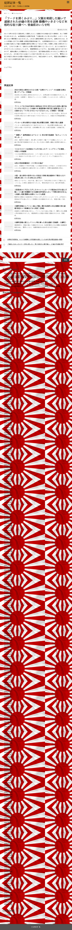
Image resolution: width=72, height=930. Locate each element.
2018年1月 (8, 549)
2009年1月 (7, 789)
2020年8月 (8, 476)
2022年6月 (7, 425)
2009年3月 (7, 785)
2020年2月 (7, 490)
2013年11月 (8, 663)
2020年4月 (7, 486)
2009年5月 (7, 780)
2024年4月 (7, 373)
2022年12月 (8, 411)
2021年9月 (7, 446)
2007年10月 (8, 815)
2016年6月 (7, 593)
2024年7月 (7, 366)
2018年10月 (8, 528)
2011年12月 (8, 710)
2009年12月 (8, 764)
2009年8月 (8, 773)
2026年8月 (8, 308)
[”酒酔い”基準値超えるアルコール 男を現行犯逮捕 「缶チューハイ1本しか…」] (9, 139)
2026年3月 (7, 320)
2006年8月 (8, 841)
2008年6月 (8, 806)
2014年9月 (7, 642)
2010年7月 (7, 750)
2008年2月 (8, 813)
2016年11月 (8, 581)
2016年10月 (8, 584)
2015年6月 (7, 621)
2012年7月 (7, 694)
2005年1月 (7, 869)
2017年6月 (7, 565)
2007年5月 (7, 824)
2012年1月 (7, 708)
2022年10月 (8, 416)
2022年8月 (8, 420)
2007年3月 (7, 829)
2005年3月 (7, 864)
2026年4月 (7, 317)
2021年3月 (7, 460)
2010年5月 (7, 754)
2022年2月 (7, 434)
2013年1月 (7, 687)
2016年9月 (7, 586)
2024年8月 (8, 364)
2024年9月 (7, 362)
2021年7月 (7, 451)
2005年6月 (7, 860)
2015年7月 (7, 619)
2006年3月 (7, 848)
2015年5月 (7, 624)
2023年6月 (7, 397)
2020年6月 (7, 481)
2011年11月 (8, 712)
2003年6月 (7, 885)
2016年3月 (7, 600)
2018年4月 (8, 542)
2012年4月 (7, 701)
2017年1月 (7, 577)
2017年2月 (7, 574)
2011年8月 (8, 719)
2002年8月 (8, 890)
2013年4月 (7, 680)
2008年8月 (8, 801)
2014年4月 (7, 654)
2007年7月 (7, 820)
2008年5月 (8, 808)
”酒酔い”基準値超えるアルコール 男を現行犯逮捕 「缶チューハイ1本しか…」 (31, 283)
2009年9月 (7, 771)
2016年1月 (7, 605)
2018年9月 (8, 530)
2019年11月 (8, 497)
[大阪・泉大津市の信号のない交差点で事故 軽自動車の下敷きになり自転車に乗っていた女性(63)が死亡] (9, 179)
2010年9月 (7, 745)
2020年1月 (7, 493)
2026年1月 (7, 324)
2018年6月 (8, 537)
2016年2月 (7, 602)
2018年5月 (8, 539)
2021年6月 (7, 453)
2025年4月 (7, 345)
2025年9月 (7, 334)
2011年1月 (7, 736)
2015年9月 (7, 614)
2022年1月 (7, 437)
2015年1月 (7, 633)
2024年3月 (7, 376)
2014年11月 (8, 638)
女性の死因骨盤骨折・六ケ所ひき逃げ (28, 163)
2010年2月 (7, 761)
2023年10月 (8, 387)
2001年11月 (8, 895)
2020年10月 (8, 472)
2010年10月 (8, 743)
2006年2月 (7, 850)
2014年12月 (8, 635)
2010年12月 (8, 738)
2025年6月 (7, 341)
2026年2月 (7, 322)
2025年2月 (7, 350)
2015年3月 (7, 628)
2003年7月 (7, 883)
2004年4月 (7, 878)
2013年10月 (8, 666)
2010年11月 (8, 740)
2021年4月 (7, 458)
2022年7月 (7, 423)
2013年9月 (7, 668)
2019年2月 (7, 518)
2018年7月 (8, 535)
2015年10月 (8, 612)
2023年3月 (7, 404)
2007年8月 (8, 817)
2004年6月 (7, 876)
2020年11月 (8, 469)
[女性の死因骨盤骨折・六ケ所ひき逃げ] (9, 167)
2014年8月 (8, 645)
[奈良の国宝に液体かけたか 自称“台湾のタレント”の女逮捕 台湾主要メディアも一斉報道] (9, 93)
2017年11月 (8, 553)
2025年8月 (8, 336)
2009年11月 (8, 766)
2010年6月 (7, 752)
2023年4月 (7, 402)
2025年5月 (7, 343)
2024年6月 (7, 369)
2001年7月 (7, 899)
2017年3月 (7, 572)
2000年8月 (8, 904)
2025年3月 (7, 348)
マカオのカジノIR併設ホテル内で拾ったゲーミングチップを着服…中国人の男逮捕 (32, 286)
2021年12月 (8, 439)
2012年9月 (7, 691)
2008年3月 (8, 810)
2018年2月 (8, 546)
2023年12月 (8, 383)
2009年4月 (7, 782)
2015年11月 (8, 609)
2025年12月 (8, 327)
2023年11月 (8, 385)
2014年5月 (7, 652)
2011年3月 (7, 731)
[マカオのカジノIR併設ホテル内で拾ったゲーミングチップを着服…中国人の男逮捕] (9, 153)
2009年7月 (7, 775)
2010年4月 (7, 757)
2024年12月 (8, 355)
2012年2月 (7, 705)
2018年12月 (8, 523)
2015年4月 (7, 626)
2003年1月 (7, 888)
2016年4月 (7, 598)
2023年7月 (7, 395)
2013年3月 (7, 682)
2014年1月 (7, 661)
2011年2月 (7, 733)
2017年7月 (7, 563)
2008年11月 (8, 794)
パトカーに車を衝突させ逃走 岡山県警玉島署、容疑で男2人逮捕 (38, 122)
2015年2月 (7, 631)
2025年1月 (7, 352)
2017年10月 (8, 556)
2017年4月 (7, 570)
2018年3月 (8, 544)
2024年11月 (8, 357)
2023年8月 (8, 392)
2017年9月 (7, 558)
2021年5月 (7, 455)
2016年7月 (7, 591)
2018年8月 (8, 532)
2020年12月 (8, 467)
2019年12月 (8, 495)
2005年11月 (8, 855)
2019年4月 (7, 514)
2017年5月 (7, 567)
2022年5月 (7, 427)
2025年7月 (7, 338)
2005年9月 (7, 857)
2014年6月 (7, 649)
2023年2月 (7, 406)
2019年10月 (8, 500)
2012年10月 (8, 689)
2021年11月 (8, 441)
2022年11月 (8, 413)
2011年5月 (7, 726)
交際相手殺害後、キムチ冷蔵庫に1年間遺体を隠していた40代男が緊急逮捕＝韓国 (34, 239)
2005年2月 (7, 867)
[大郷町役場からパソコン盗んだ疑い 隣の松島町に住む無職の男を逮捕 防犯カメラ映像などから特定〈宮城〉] (9, 210)
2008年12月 (8, 792)
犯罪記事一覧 (12, 2)
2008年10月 (8, 796)
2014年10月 (8, 640)
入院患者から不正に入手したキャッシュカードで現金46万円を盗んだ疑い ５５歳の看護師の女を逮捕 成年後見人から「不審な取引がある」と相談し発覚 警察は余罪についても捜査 (40, 192)
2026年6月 (7, 313)
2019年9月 (7, 502)
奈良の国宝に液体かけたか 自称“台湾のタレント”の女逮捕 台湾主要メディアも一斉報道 (34, 273)
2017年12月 (8, 551)
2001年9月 (7, 897)
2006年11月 (8, 839)
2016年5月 (7, 595)
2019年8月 (8, 504)
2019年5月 (7, 511)
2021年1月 (7, 465)
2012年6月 (7, 696)
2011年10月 (8, 715)
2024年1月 (7, 380)
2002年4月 (7, 892)
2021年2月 (7, 462)
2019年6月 (7, 509)
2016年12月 (8, 579)
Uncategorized (9, 915)
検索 (4, 257)
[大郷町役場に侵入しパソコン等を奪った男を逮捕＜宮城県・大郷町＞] (9, 226)
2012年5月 (7, 698)
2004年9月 (7, 874)
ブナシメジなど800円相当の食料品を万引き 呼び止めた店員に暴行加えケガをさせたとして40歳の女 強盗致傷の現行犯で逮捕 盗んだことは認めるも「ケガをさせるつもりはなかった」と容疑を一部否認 (40, 108)
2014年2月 (7, 659)
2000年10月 (8, 902)
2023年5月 (7, 399)
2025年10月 (8, 331)
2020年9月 (7, 474)
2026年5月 (7, 315)
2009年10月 (8, 768)
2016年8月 (8, 588)
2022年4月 (7, 430)
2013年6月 (7, 675)
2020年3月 (7, 488)
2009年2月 (7, 787)
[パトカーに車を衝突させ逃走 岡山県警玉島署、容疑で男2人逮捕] (9, 126)
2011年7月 (7, 722)
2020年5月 (7, 483)
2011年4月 (7, 729)
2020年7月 (7, 479)
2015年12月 (8, 607)
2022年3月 (7, 432)
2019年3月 (7, 516)
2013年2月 (7, 684)
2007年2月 (7, 832)
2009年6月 (7, 778)
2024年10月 (8, 359)
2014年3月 (7, 656)
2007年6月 (7, 822)
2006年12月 (8, 836)
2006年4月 (7, 846)
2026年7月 (7, 310)
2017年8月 (8, 560)
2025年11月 (8, 329)
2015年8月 (8, 617)
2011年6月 (7, 724)
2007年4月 (7, 827)
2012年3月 (7, 703)
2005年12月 (8, 853)
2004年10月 (8, 871)
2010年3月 (7, 759)
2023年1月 (7, 409)
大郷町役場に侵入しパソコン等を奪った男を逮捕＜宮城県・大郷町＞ (40, 222)
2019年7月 (7, 507)
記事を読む (17, 102)
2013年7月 (7, 673)
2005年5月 (7, 862)
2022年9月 (7, 418)
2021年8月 (8, 448)
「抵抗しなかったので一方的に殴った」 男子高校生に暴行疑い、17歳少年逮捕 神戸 (35, 244)
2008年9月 (8, 799)
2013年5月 (7, 677)
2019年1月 (7, 521)
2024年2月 (7, 378)
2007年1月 (7, 834)
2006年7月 (7, 843)
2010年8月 (8, 747)
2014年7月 (7, 647)
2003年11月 (8, 881)
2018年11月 (8, 525)
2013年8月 (8, 670)
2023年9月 (7, 390)
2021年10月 (8, 444)
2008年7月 (8, 803)
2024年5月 (7, 371)
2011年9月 (7, 717)
